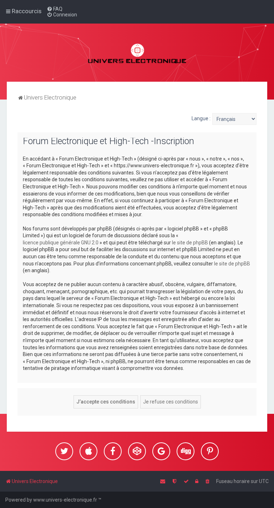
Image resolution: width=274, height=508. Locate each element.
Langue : (201, 118)
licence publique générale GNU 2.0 (60, 242)
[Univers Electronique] (137, 52)
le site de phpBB (190, 242)
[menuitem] (54, 9)
